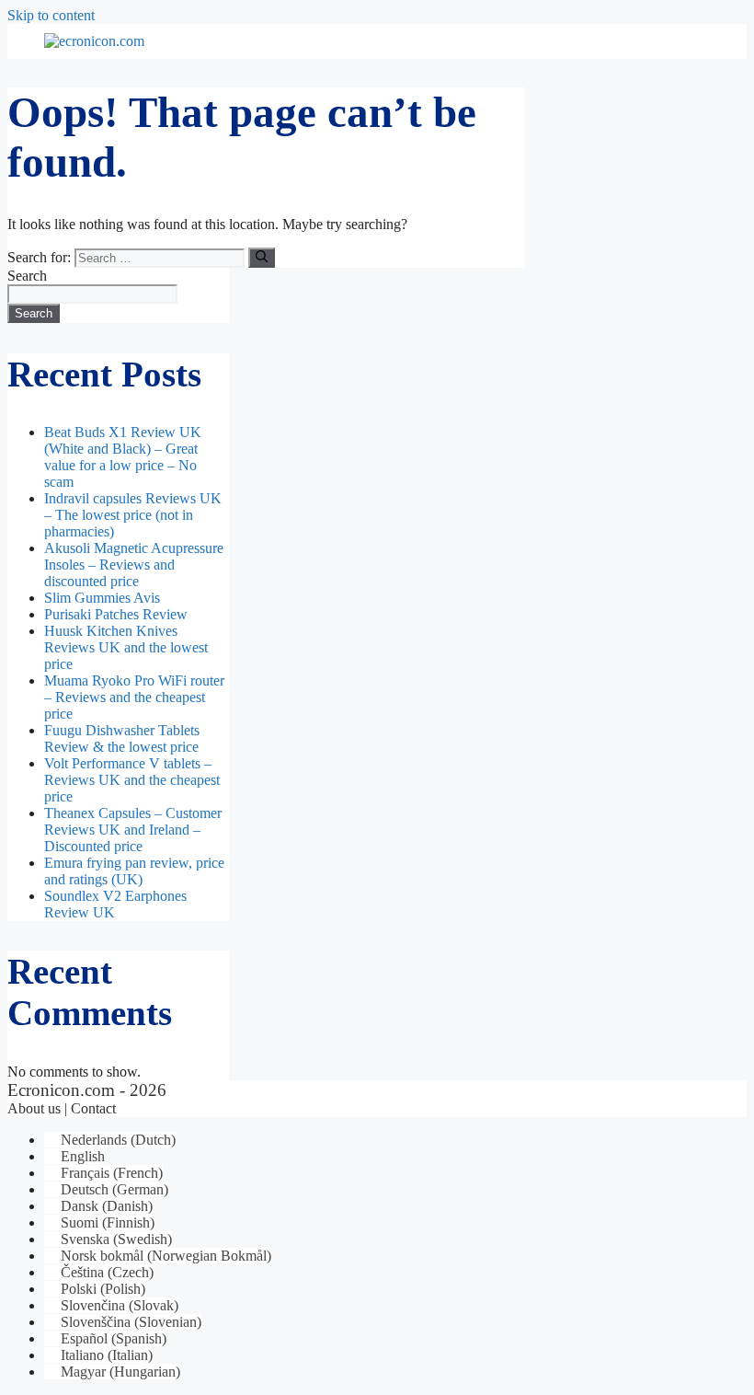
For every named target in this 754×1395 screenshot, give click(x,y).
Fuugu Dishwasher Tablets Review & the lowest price (122, 738)
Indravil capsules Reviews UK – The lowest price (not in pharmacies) (133, 514)
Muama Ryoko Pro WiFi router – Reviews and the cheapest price (134, 697)
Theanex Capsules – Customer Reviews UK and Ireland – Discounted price (133, 829)
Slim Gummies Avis (102, 597)
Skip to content (51, 15)
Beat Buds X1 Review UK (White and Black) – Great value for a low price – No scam (122, 457)
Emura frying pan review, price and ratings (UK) (134, 871)
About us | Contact (61, 1108)
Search (27, 275)
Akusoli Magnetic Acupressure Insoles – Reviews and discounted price (133, 564)
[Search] (261, 258)
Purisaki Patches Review (116, 614)
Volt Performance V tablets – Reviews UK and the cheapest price (132, 779)
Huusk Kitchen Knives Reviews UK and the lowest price (126, 647)
